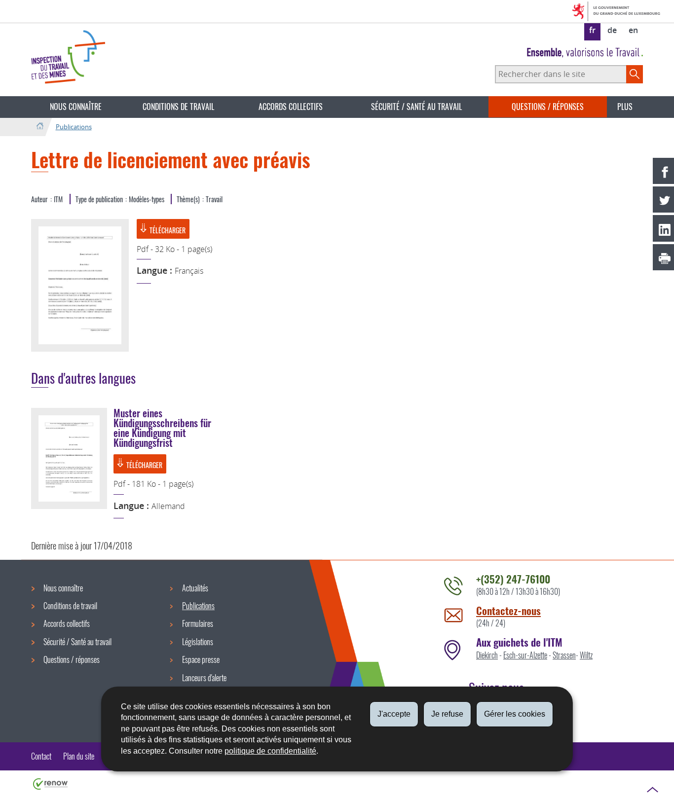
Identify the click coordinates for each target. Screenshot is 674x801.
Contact (41, 756)
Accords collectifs (291, 106)
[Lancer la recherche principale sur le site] (634, 74)
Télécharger (168, 230)
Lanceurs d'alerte (204, 678)
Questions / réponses (548, 106)
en (633, 30)
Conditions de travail (178, 106)
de (612, 30)
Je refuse (447, 714)
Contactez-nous (508, 610)
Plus (625, 106)
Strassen (564, 655)
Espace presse (201, 659)
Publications (74, 126)
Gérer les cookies (514, 714)
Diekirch (487, 655)
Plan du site (78, 756)
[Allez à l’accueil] (39, 126)
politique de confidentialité (270, 751)
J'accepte (394, 714)
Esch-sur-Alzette (525, 655)
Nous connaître (76, 106)
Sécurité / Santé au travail (416, 106)
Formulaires (197, 623)
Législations (197, 642)
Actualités (195, 588)
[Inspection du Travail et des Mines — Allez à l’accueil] (68, 57)
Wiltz (586, 655)
